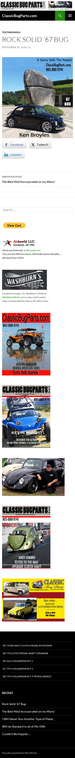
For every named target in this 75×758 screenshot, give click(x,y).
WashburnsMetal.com (13, 297)
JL (29, 47)
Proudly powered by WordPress (19, 752)
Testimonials (11, 32)
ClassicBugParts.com (19, 15)
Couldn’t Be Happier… (16, 734)
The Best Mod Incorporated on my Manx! (28, 179)
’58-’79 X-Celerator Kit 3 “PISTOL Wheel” (27, 676)
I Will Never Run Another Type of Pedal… (28, 719)
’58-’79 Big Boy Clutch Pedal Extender (27, 645)
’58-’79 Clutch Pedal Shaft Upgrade (25, 653)
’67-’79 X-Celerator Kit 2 (17, 668)
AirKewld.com (33, 250)
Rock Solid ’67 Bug (14, 704)
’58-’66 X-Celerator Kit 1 (17, 661)
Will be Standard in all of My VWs (23, 726)
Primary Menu (70, 16)
